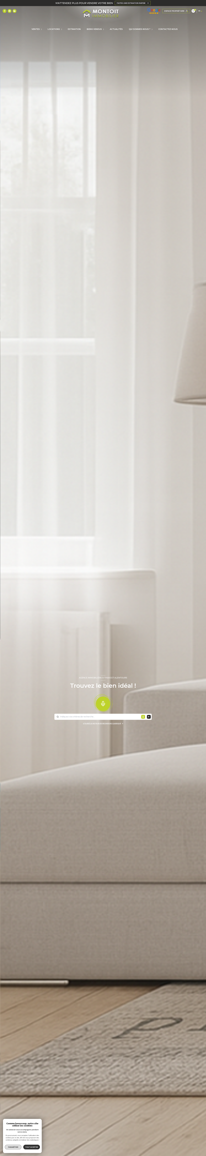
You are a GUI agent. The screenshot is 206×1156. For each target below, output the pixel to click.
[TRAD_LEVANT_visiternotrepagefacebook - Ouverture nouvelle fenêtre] (4, 11)
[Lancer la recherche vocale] (103, 703)
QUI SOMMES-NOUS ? (139, 29)
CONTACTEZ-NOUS (168, 29)
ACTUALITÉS (116, 29)
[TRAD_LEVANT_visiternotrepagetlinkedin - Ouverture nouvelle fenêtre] (14, 11)
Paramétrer (13, 1147)
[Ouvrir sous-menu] (41, 29)
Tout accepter (31, 1147)
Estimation (74, 29)
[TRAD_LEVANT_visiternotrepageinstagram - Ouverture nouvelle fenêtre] (9, 11)
